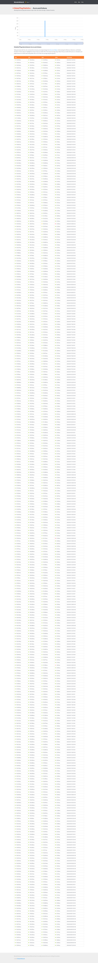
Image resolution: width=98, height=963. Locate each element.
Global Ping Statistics (22, 8)
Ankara (55, 50)
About (79, 2)
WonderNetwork (19, 2)
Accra (51, 50)
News (82, 2)
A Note (75, 2)
